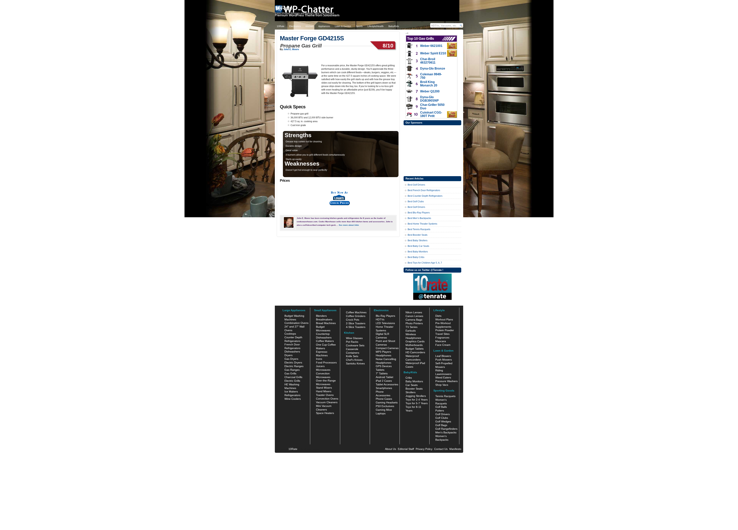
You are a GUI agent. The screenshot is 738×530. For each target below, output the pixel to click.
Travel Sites (442, 333)
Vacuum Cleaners (326, 402)
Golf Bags (441, 425)
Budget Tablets (415, 348)
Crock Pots (352, 319)
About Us (390, 448)
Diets (438, 315)
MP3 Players (383, 351)
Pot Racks (352, 341)
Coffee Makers (325, 341)
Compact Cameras (387, 348)
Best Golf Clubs (416, 201)
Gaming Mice (384, 409)
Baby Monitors (414, 381)
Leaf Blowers (443, 355)
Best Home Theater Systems (422, 223)
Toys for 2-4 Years (417, 399)
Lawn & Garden (343, 26)
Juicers (320, 366)
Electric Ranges (293, 366)
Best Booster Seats (417, 235)
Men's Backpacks (445, 432)
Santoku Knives (355, 363)
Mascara (440, 341)
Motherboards (414, 345)
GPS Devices (384, 366)
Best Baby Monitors (418, 251)
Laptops (381, 413)
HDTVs (380, 319)
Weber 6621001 (431, 45)
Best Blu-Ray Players (419, 212)
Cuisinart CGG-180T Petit (431, 114)
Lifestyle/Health (375, 26)
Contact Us (441, 448)
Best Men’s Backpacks (419, 218)
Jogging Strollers (416, 395)
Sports (359, 26)
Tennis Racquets (445, 396)
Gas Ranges (292, 369)
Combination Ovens (296, 322)
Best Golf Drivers (416, 184)
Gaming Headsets (387, 402)
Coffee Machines (356, 312)
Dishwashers (292, 351)
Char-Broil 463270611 (427, 60)
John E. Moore (291, 49)
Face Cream (442, 344)
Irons (319, 358)
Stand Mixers (324, 387)
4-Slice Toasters (355, 326)
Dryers (288, 355)
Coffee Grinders (355, 316)
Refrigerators (292, 395)
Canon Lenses (414, 316)
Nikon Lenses (414, 312)
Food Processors (326, 362)
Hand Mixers (323, 391)
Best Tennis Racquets (419, 229)
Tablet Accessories (387, 384)
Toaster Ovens (325, 394)
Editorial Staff (406, 448)
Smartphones (384, 388)
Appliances (324, 26)
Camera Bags (414, 319)
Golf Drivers (442, 414)
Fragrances (442, 337)
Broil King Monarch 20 (428, 83)
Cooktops (290, 333)
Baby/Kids (393, 26)
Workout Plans (444, 319)
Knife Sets (352, 356)
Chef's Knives (354, 359)
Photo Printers (414, 323)
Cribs (409, 377)
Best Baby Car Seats (418, 246)
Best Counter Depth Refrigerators (425, 196)
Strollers (411, 392)
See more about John (349, 225)
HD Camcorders (415, 352)
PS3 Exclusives (385, 406)
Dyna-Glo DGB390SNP (429, 98)
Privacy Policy (424, 448)
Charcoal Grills (293, 377)
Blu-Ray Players (385, 315)
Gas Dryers (291, 358)
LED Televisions (385, 323)
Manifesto (455, 448)
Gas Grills (290, 373)
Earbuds (411, 330)
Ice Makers (291, 391)
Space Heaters (325, 413)
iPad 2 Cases (384, 380)
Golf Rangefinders (446, 428)
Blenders (321, 315)
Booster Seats (414, 388)
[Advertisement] (432, 150)
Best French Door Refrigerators (424, 190)
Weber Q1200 (430, 91)
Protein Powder (444, 330)
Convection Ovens (327, 398)
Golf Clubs (441, 417)
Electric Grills (292, 380)
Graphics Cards (415, 341)
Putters (439, 410)
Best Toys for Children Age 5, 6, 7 (425, 262)
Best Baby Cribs (416, 257)
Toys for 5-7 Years (417, 403)
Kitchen (309, 26)
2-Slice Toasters (355, 323)
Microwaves (323, 369)
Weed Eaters (443, 377)
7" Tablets (382, 373)
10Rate (280, 26)
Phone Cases (384, 398)
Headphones (383, 355)
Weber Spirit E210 (433, 53)
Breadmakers (324, 319)
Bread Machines (326, 323)
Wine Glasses (354, 338)
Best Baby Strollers (417, 240)
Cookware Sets (355, 345)
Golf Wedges (443, 421)
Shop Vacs (441, 384)
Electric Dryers (293, 362)
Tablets (380, 369)
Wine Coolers (292, 398)
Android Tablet (384, 377)
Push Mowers (443, 359)
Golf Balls (441, 406)
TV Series (411, 326)
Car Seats (412, 385)
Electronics (295, 26)
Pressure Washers (446, 381)
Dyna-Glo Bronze (432, 68)
